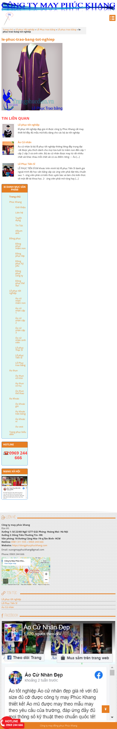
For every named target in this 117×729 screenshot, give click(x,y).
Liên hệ (19, 212)
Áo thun (13, 370)
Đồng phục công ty (19, 273)
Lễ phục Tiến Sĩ (19, 356)
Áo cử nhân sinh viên (20, 340)
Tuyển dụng (18, 219)
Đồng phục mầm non (20, 246)
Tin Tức (19, 225)
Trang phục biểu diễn (17, 433)
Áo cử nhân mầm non (20, 300)
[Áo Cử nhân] (8, 148)
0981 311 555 (18, 541)
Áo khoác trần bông (20, 412)
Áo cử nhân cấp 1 (20, 310)
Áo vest (19, 426)
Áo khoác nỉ (20, 420)
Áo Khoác (14, 398)
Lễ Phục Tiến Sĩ (26, 164)
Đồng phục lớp (20, 254)
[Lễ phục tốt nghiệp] (8, 130)
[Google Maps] (26, 570)
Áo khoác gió (20, 405)
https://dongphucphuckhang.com (29, 545)
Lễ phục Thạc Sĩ (19, 348)
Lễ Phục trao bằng (20, 364)
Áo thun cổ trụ (19, 384)
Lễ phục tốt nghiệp (15, 292)
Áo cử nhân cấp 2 (20, 320)
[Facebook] (58, 670)
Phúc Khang (15, 201)
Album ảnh (18, 232)
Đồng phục (15, 238)
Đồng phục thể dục (20, 283)
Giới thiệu (20, 207)
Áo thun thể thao (19, 392)
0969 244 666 (36, 541)
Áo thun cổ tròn (19, 377)
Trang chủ (15, 196)
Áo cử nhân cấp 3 (20, 330)
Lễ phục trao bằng (67, 29)
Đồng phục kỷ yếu (19, 263)
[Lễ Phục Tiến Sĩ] (8, 169)
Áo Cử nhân (24, 142)
